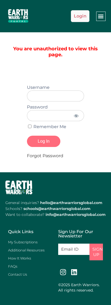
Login (80, 16)
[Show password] (76, 115)
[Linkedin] (74, 272)
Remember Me (49, 126)
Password (37, 107)
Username (38, 87)
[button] (101, 16)
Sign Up (97, 252)
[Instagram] (63, 272)
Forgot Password (45, 155)
